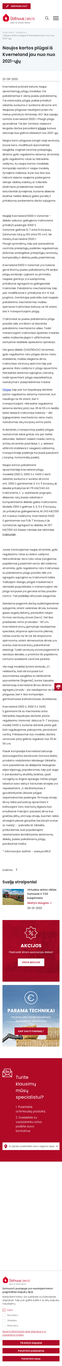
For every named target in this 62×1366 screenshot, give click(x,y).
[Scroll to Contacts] (58, 687)
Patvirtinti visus (31, 1358)
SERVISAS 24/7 (19, 6)
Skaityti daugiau (38, 903)
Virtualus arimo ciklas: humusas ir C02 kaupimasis (42, 894)
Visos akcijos (31, 962)
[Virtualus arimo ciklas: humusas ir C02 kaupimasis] (13, 897)
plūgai (42, 128)
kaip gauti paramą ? (31, 1031)
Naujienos (21, 32)
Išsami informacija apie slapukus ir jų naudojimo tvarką (24, 1333)
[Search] (47, 18)
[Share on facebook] (17, 869)
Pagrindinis (8, 32)
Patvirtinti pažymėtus (31, 1350)
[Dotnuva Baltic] (19, 18)
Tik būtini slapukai (31, 1343)
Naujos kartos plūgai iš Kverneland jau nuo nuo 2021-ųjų (28, 37)
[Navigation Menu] (56, 18)
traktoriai (8, 534)
